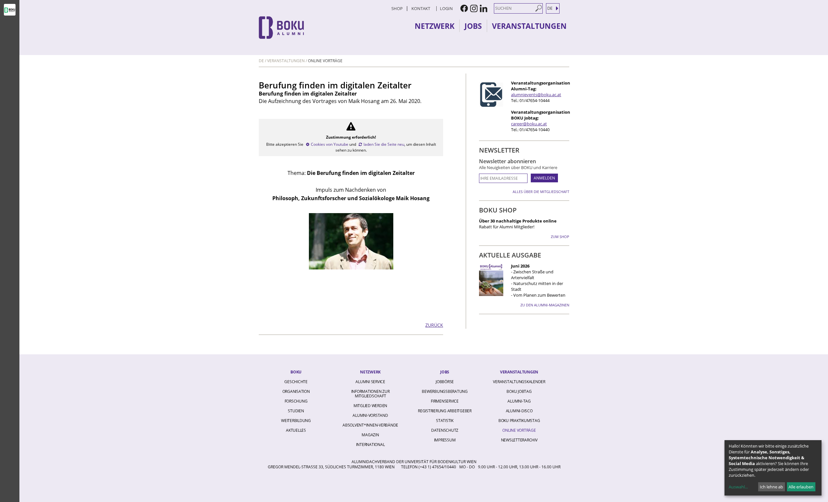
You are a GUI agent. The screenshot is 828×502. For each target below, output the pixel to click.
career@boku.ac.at (529, 124)
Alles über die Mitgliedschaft (541, 191)
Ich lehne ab (771, 487)
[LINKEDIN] (483, 8)
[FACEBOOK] (464, 8)
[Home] (315, 27)
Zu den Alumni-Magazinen (544, 304)
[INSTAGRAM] (474, 8)
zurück (434, 325)
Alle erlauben (801, 487)
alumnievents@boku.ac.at (536, 94)
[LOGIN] (435, 8)
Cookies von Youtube (329, 144)
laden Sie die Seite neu (384, 144)
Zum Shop (560, 236)
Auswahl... (738, 487)
